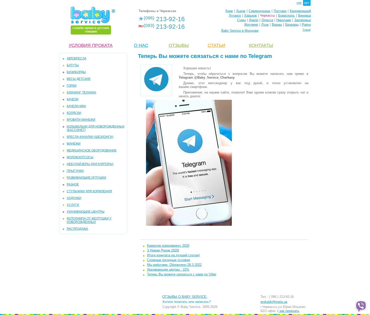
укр (299, 3)
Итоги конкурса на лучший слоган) (173, 255)
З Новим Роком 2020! (163, 250)
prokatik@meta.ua (274, 302)
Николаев (283, 20)
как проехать (289, 311)
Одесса (267, 20)
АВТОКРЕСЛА (76, 58)
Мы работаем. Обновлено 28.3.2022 (174, 265)
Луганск (235, 15)
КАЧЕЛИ (73, 99)
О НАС (141, 45)
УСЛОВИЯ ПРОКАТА (91, 45)
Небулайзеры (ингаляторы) (90, 164)
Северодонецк (259, 11)
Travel (306, 29)
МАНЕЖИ (74, 143)
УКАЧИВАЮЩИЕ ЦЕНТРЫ (85, 211)
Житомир (251, 24)
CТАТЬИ (216, 45)
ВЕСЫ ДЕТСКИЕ (79, 79)
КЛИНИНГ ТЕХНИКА (81, 92)
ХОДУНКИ (74, 198)
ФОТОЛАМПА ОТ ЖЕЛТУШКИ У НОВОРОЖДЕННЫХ (89, 220)
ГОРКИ (72, 85)
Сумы (241, 20)
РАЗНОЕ (73, 184)
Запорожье (302, 20)
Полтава (280, 11)
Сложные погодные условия (168, 260)
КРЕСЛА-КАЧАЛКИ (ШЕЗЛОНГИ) (90, 137)
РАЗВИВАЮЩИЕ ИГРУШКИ (86, 177)
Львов (240, 11)
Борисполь (286, 15)
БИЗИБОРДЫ (76, 72)
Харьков (250, 15)
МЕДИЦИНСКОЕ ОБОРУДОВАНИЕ (92, 150)
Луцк (265, 24)
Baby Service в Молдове (239, 31)
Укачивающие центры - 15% (168, 269)
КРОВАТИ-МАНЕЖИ (81, 119)
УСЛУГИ (73, 205)
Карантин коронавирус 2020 (168, 245)
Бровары (292, 24)
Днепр (253, 20)
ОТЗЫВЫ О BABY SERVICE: (184, 297)
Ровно (306, 24)
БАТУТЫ (73, 65)
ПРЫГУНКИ (75, 171)
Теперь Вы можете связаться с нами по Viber (181, 274)
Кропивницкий (300, 11)
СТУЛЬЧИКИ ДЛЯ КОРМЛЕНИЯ (89, 191)
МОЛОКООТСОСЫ (80, 157)
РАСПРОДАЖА (77, 229)
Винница (304, 15)
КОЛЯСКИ (74, 113)
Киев (229, 11)
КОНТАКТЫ (261, 45)
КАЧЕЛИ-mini (76, 106)
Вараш (277, 24)
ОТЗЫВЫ (179, 45)
